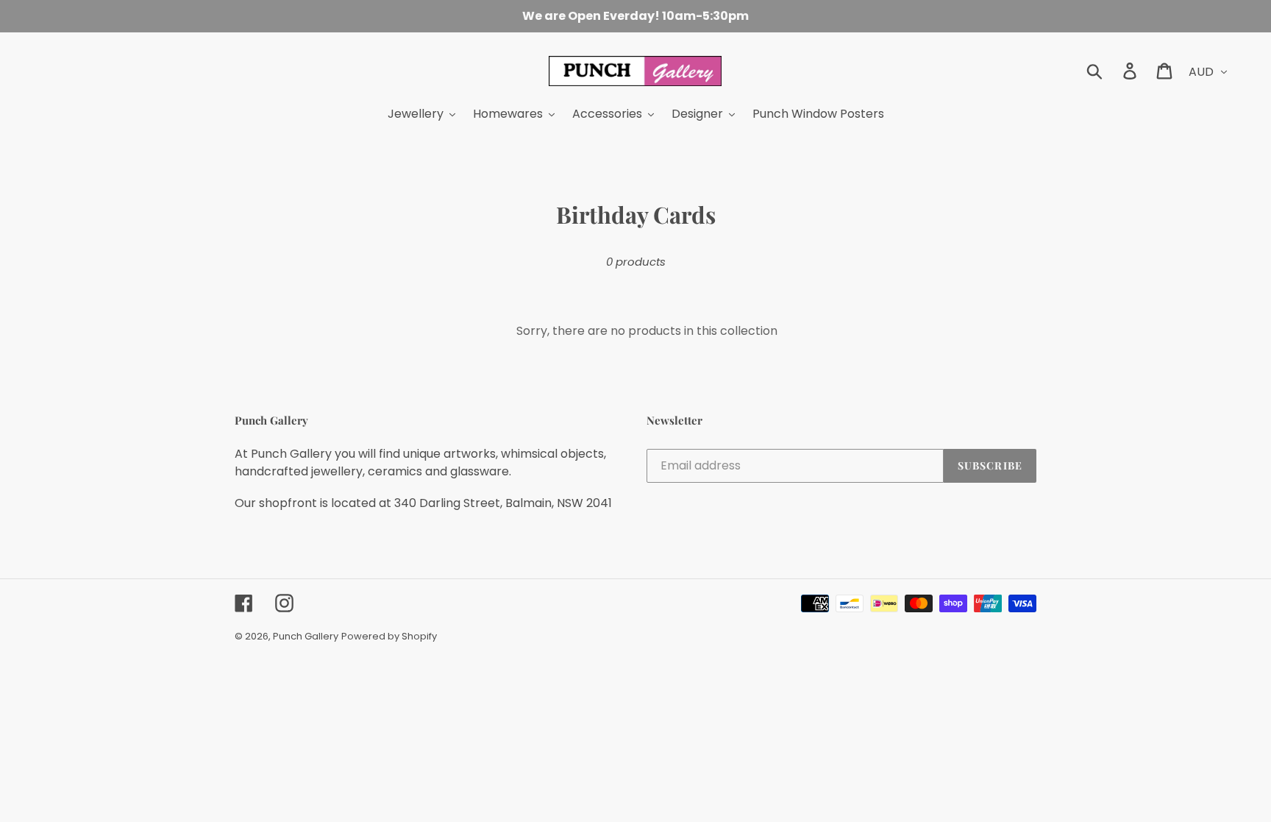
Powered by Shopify (389, 636)
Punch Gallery (305, 636)
